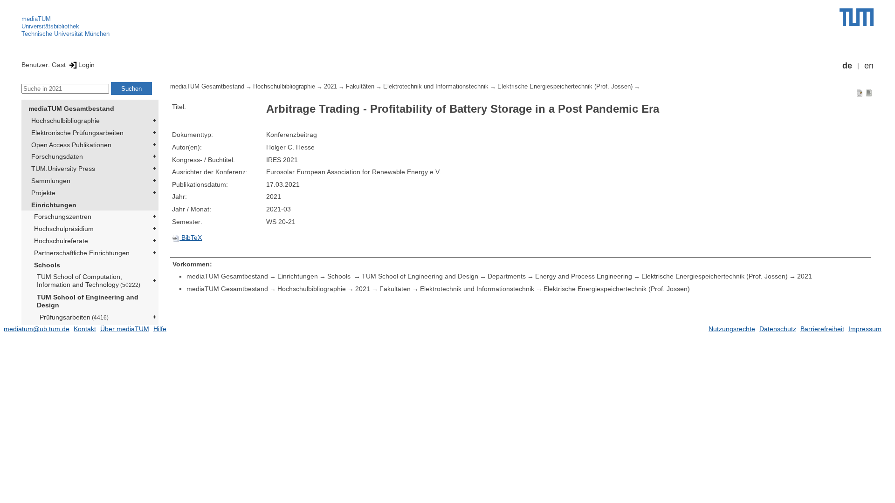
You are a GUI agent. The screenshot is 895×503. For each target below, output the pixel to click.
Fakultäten (360, 86)
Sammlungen (50, 180)
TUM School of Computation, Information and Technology (88, 280)
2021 (330, 86)
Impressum (864, 329)
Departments (507, 276)
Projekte (43, 193)
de (847, 65)
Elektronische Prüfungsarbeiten (77, 132)
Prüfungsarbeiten (74, 317)
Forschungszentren (62, 216)
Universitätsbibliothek (50, 26)
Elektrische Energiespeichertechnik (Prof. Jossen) (565, 86)
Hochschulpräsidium (64, 228)
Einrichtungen (53, 205)
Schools (47, 265)
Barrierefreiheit (822, 329)
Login (86, 64)
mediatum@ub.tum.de (36, 329)
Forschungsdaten (57, 156)
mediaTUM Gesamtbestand (71, 108)
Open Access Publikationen (71, 145)
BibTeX (190, 237)
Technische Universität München (65, 33)
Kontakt (85, 329)
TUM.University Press (63, 168)
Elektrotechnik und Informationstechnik (436, 86)
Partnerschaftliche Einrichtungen (82, 253)
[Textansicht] (869, 92)
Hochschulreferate (61, 241)
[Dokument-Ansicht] (859, 92)
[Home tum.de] (857, 17)
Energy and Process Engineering (583, 276)
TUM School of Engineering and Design (87, 301)
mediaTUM (36, 18)
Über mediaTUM (124, 329)
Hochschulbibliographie (65, 120)
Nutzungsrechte (732, 329)
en (869, 65)
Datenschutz (777, 329)
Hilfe (159, 329)
